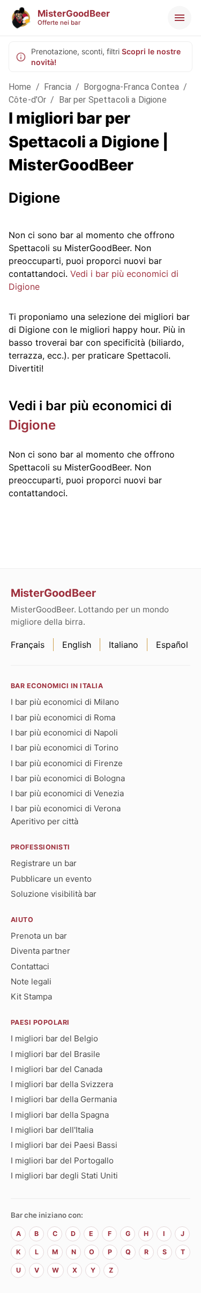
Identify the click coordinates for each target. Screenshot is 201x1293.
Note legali (31, 981)
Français (27, 644)
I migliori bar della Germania (64, 1099)
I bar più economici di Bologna (68, 778)
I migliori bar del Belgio (54, 1038)
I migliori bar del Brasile (55, 1054)
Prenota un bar (39, 936)
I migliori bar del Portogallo (62, 1160)
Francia (57, 87)
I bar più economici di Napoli (64, 732)
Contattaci (30, 966)
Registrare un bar (44, 863)
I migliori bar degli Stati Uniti (64, 1175)
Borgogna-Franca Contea (131, 87)
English (76, 644)
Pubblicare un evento (51, 879)
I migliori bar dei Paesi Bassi (64, 1145)
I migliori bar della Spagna (60, 1115)
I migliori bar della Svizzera (62, 1084)
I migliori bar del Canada (56, 1069)
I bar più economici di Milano (65, 702)
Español (172, 644)
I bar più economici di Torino (64, 747)
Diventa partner (40, 951)
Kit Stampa (31, 996)
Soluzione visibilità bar (53, 894)
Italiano (123, 644)
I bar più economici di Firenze (67, 763)
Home (20, 87)
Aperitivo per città (44, 821)
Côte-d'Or (27, 100)
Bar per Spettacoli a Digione (113, 100)
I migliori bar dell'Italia (52, 1130)
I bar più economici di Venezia (67, 793)
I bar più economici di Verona (66, 808)
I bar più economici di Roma (63, 717)
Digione (32, 425)
